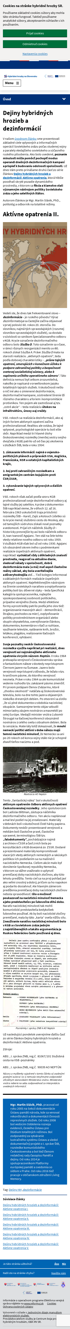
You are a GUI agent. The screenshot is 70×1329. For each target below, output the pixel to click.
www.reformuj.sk (34, 1303)
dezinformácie (32, 1190)
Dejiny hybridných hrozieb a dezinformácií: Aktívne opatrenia (27, 176)
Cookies (51, 1303)
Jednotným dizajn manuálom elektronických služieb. (32, 1314)
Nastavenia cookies (35, 54)
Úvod (7, 99)
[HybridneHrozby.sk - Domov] (35, 76)
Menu (9, 83)
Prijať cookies (35, 33)
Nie (64, 1264)
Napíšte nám (58, 1273)
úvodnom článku (26, 139)
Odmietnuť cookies (35, 44)
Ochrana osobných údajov (18, 1306)
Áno (57, 1264)
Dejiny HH (15, 1190)
